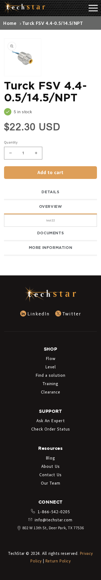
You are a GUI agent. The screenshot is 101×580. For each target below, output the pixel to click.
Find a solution (50, 375)
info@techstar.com (53, 519)
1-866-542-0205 (54, 511)
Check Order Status (50, 429)
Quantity (11, 142)
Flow (50, 358)
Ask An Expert (50, 420)
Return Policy (58, 561)
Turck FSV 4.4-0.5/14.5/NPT (52, 23)
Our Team (50, 483)
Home (9, 23)
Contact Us (50, 474)
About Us (50, 466)
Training (50, 383)
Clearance (50, 392)
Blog (50, 458)
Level (50, 366)
